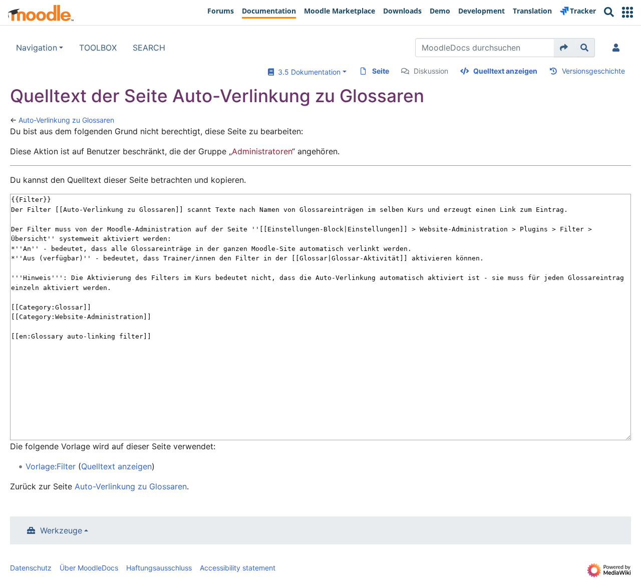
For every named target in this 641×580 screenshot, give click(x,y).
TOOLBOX (98, 48)
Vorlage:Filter (51, 466)
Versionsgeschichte (593, 71)
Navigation (36, 48)
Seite (380, 71)
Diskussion (431, 71)
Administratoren (262, 151)
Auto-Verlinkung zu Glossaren (66, 120)
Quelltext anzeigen (505, 71)
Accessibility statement (237, 567)
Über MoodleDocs (89, 567)
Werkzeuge (61, 530)
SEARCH (149, 48)
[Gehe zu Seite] (564, 47)
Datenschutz (31, 567)
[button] (627, 12)
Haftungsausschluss (159, 567)
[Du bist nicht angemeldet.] (618, 48)
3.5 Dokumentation (307, 72)
